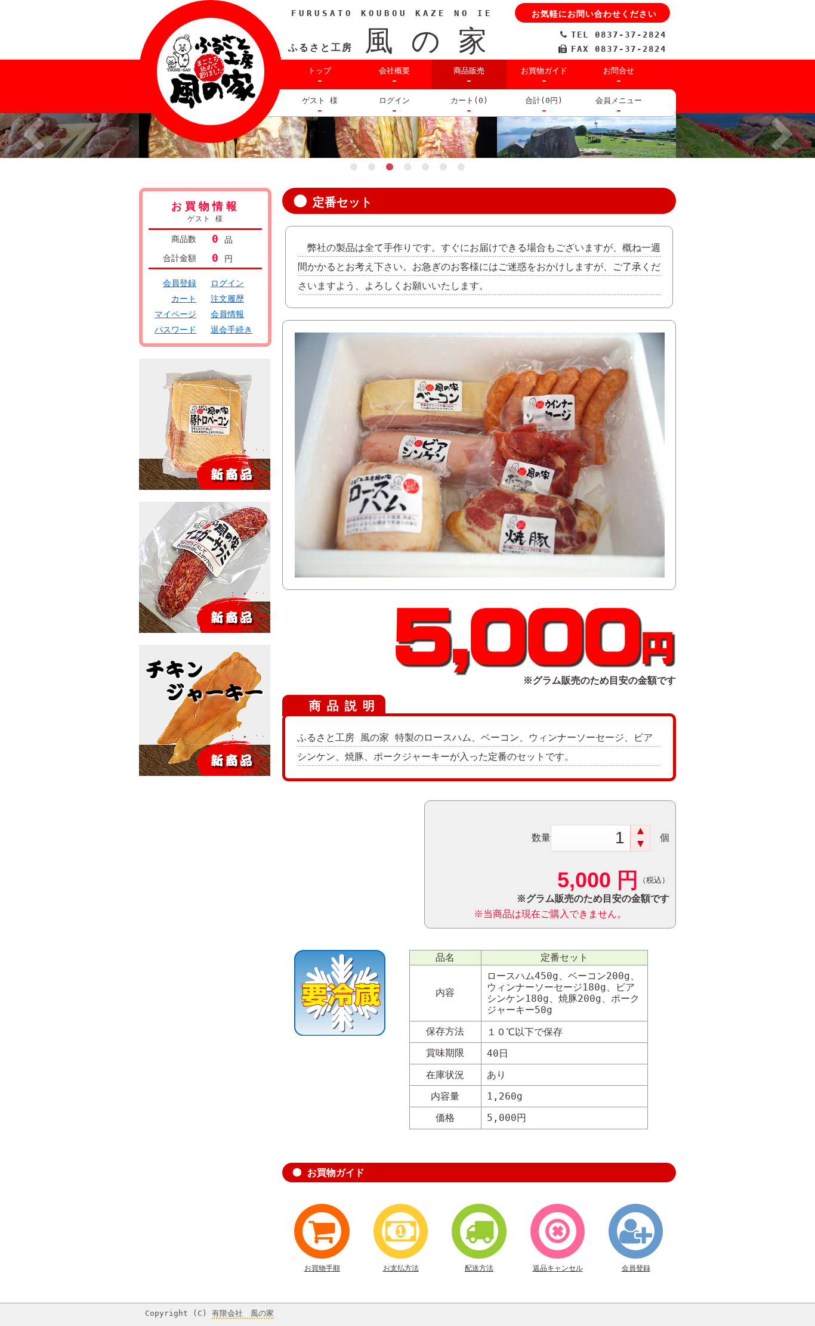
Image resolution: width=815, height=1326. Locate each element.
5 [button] (425, 167)
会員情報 (227, 314)
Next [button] (782, 136)
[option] (407, 135)
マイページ (175, 314)
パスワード (175, 329)
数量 (541, 837)
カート (183, 298)
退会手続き (231, 329)
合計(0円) (544, 100)
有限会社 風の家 (243, 1313)
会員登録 (179, 283)
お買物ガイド (544, 70)
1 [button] (354, 167)
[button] (640, 832)
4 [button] (407, 167)
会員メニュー (618, 100)
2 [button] (372, 167)
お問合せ (618, 70)
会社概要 (394, 70)
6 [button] (443, 167)
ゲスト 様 (320, 100)
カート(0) (469, 100)
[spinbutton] (591, 837)
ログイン (394, 100)
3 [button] (390, 167)
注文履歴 (227, 298)
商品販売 (468, 70)
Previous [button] (33, 136)
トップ (319, 70)
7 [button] (461, 167)
